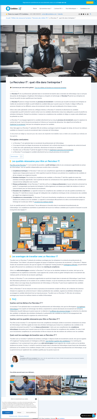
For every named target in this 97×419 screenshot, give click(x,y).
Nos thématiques (71, 8)
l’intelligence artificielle (70, 265)
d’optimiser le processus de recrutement (61, 150)
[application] (62, 8)
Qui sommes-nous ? (45, 8)
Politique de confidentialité (23, 416)
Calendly (60, 14)
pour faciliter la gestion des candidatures (58, 341)
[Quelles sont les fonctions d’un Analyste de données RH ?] (74, 385)
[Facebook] (83, 14)
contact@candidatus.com (49, 14)
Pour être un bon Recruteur (18, 165)
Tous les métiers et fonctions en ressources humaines (50, 88)
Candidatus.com (85, 8)
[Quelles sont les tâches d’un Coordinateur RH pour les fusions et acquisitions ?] (48, 385)
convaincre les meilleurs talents (43, 202)
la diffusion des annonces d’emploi (60, 311)
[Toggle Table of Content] (20, 156)
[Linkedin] (81, 14)
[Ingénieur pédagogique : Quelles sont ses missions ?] (22, 385)
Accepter (7, 412)
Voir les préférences (31, 412)
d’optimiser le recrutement (17, 124)
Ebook (35, 8)
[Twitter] (85, 14)
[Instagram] (79, 14)
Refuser (19, 412)
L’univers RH (57, 8)
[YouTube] (87, 14)
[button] (36, 399)
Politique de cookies (13, 416)
